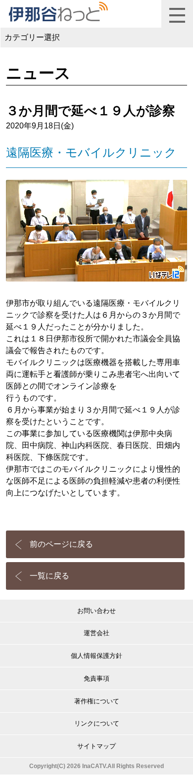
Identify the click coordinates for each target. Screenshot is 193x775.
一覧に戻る (49, 575)
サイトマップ (96, 746)
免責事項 (96, 678)
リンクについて (96, 723)
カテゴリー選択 (32, 37)
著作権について (96, 701)
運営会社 (96, 633)
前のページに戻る (61, 544)
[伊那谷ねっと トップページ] (58, 11)
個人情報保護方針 (96, 655)
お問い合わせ (96, 610)
